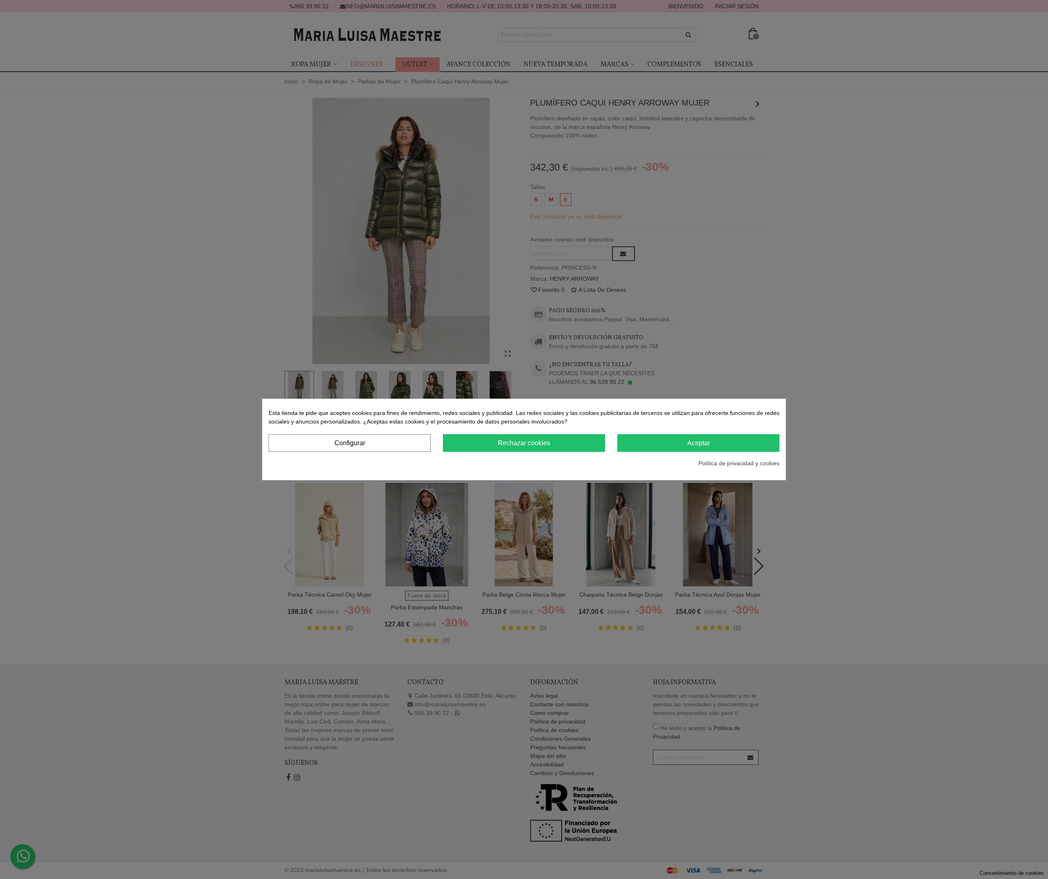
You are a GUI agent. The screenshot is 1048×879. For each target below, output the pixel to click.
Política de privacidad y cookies (738, 463)
